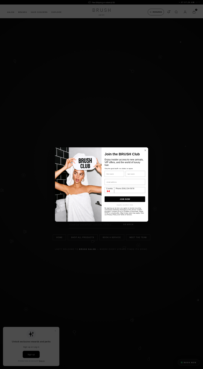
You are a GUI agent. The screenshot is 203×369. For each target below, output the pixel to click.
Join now (125, 199)
